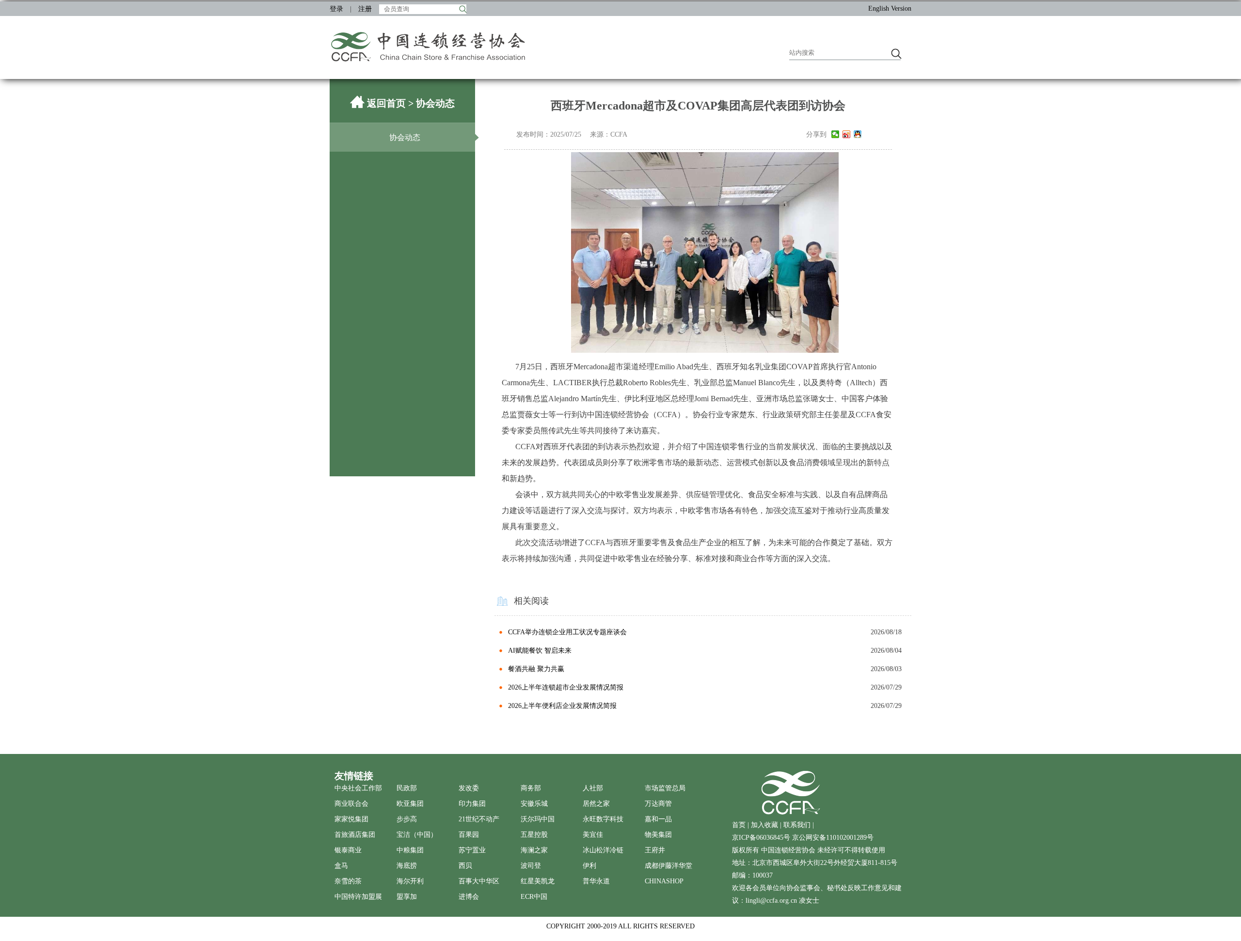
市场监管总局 (665, 788)
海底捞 (407, 865)
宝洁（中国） (417, 834)
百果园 (469, 834)
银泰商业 (348, 850)
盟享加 (407, 896)
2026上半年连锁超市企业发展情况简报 (565, 687)
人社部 (593, 788)
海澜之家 (534, 850)
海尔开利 (410, 881)
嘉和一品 (658, 819)
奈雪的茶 (348, 881)
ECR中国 (534, 896)
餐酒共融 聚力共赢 (536, 669)
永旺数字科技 (603, 819)
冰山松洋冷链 (603, 850)
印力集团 (472, 803)
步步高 (407, 819)
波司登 (531, 865)
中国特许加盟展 (358, 896)
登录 (336, 9)
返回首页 (386, 103)
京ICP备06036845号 (762, 837)
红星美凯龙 (538, 881)
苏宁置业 (472, 850)
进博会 (469, 896)
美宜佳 (593, 834)
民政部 (407, 788)
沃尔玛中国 (538, 819)
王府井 (655, 850)
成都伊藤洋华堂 (668, 865)
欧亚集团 (410, 803)
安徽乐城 (534, 803)
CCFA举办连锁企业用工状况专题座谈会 (567, 632)
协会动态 (404, 137)
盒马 (341, 865)
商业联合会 (351, 803)
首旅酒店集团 (354, 834)
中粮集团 (410, 850)
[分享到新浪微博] (847, 134)
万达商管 (658, 803)
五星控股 (534, 834)
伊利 (589, 865)
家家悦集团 (351, 819)
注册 (365, 9)
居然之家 (596, 803)
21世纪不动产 (479, 819)
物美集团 (658, 834)
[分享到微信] (835, 134)
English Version (889, 8)
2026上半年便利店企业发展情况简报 (562, 705)
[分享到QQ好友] (858, 134)
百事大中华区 (479, 881)
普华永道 (596, 881)
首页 (739, 825)
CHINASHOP (664, 881)
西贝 (465, 865)
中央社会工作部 (358, 788)
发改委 (469, 788)
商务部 (531, 788)
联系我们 (797, 825)
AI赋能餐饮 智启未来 (540, 650)
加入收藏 (764, 825)
